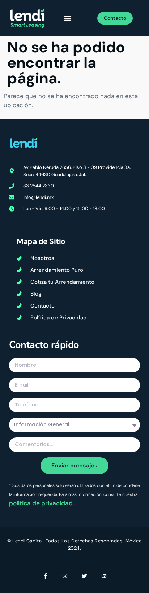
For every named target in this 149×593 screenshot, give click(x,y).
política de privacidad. (41, 503)
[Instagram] (65, 576)
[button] (68, 18)
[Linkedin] (104, 576)
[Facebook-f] (45, 576)
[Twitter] (84, 576)
